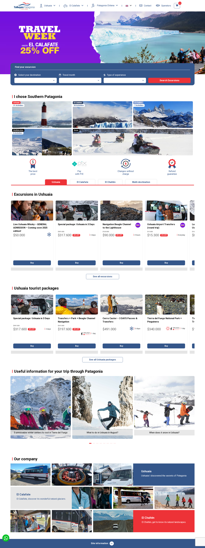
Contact (147, 5)
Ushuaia (48, 5)
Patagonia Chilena (105, 5)
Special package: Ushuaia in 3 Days (76, 224)
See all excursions (102, 276)
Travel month (68, 75)
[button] (128, 5)
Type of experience (116, 75)
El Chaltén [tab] (110, 182)
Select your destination (29, 75)
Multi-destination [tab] (141, 182)
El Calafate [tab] (82, 182)
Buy (32, 263)
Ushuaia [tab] (56, 182)
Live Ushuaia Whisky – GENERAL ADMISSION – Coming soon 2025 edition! (30, 227)
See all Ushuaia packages (102, 359)
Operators (166, 5)
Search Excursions (169, 80)
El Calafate (74, 5)
